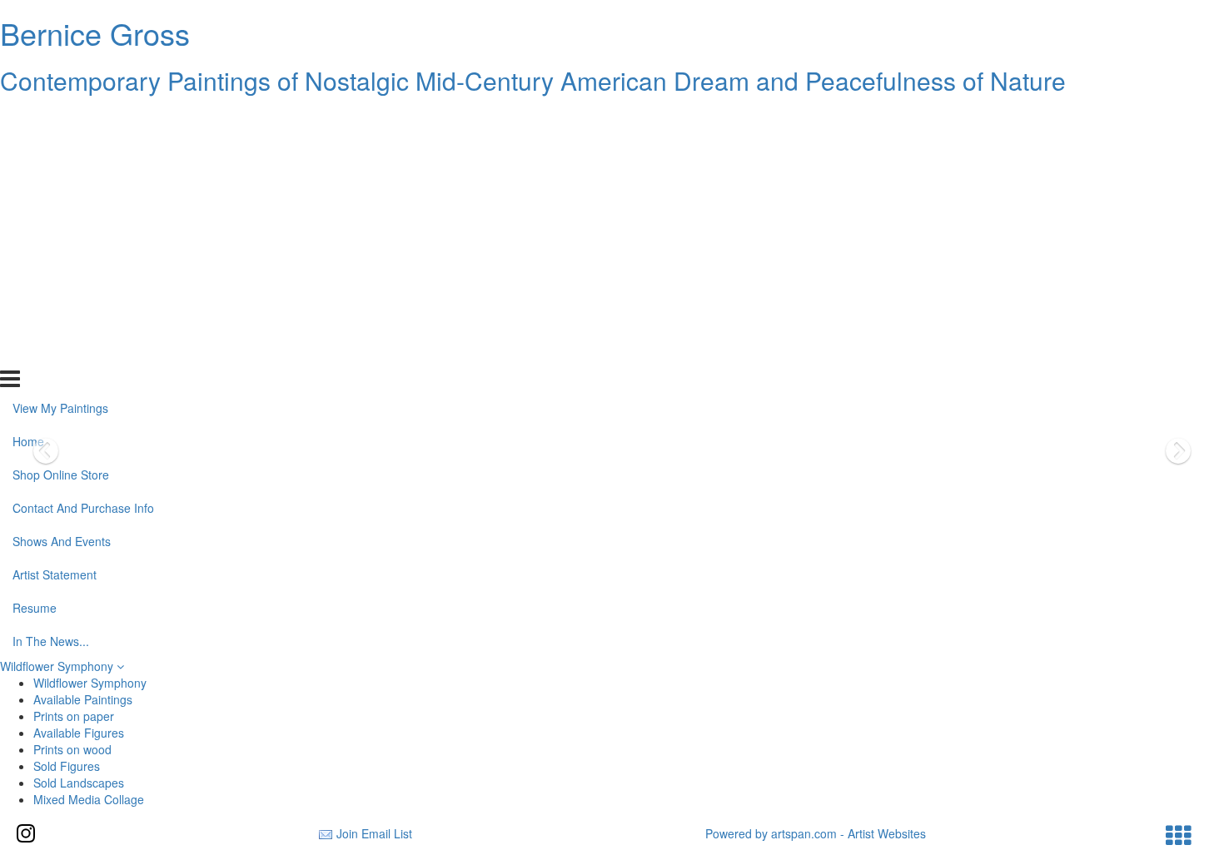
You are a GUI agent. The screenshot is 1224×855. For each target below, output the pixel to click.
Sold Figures (66, 766)
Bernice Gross (95, 33)
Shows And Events (61, 252)
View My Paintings (60, 119)
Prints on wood (72, 749)
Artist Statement (54, 285)
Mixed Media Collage (88, 799)
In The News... (50, 351)
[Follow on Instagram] (25, 833)
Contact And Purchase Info (83, 219)
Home (28, 152)
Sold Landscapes (78, 782)
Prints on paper (73, 716)
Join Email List (374, 833)
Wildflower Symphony (58, 666)
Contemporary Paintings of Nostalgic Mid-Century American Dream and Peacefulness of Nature (533, 80)
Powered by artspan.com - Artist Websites (815, 833)
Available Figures (78, 732)
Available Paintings (82, 699)
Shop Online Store (60, 185)
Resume (34, 319)
